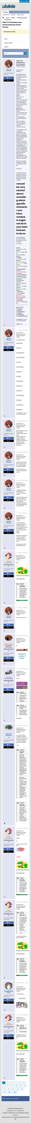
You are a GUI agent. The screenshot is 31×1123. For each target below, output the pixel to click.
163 (9, 1092)
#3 (26, 421)
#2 (26, 330)
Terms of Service (8, 1103)
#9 (26, 635)
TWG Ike (25, 319)
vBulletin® (15, 1110)
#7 (26, 553)
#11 (26, 725)
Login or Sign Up (24, 1)
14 (8, 1089)
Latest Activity (8, 43)
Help (3, 1098)
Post (9, 80)
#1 (26, 60)
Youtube (21, 656)
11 (20, 1086)
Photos (6, 47)
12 (25, 1086)
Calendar (13, 14)
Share (9, 77)
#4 (26, 452)
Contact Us (9, 1098)
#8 (26, 607)
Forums (5, 12)
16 (17, 1089)
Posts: (5, 74)
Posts (5, 39)
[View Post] (25, 915)
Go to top (17, 1103)
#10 (26, 668)
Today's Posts (20, 14)
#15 (26, 1015)
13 (4, 1089)
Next (15, 1092)
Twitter (21, 658)
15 (13, 1089)
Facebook (21, 654)
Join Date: (6, 73)
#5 (26, 480)
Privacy (16, 1098)
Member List (6, 14)
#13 (26, 902)
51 (22, 1089)
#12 (26, 828)
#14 (26, 982)
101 (4, 1092)
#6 (26, 513)
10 (16, 1086)
